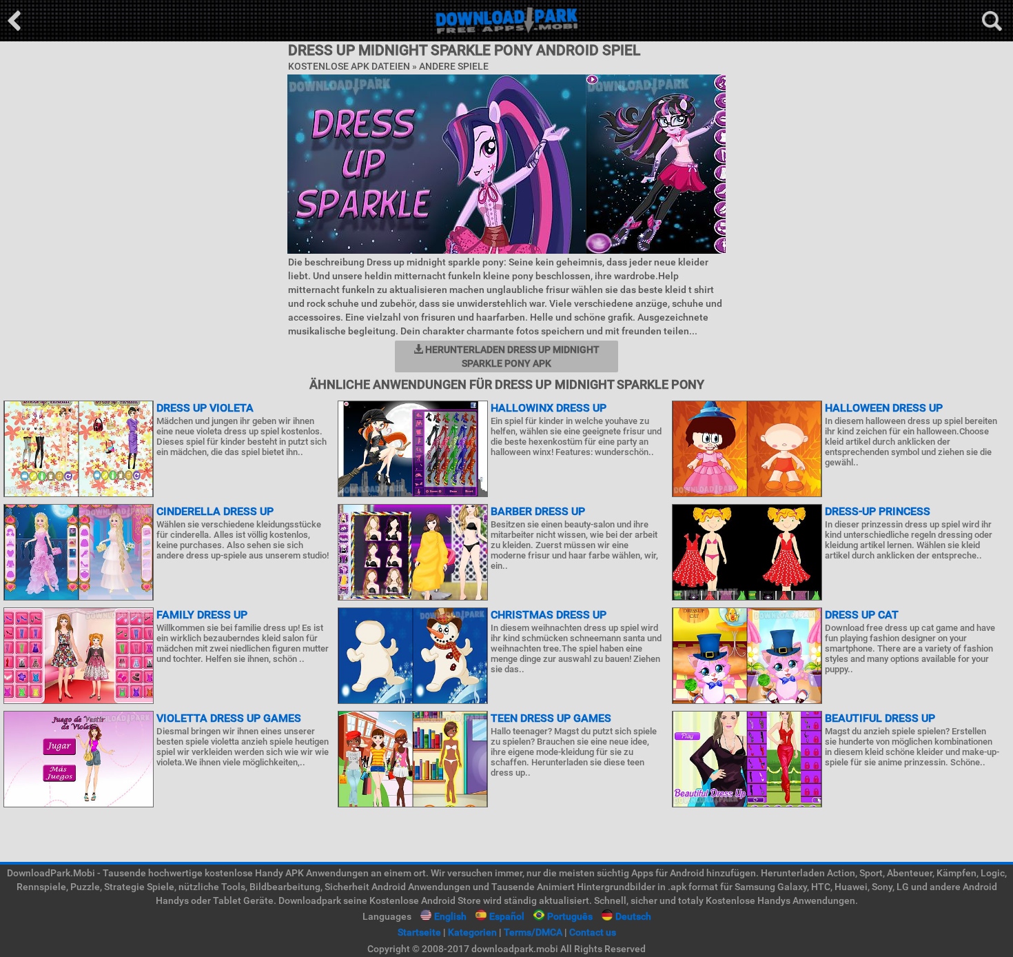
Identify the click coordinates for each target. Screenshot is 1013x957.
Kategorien (472, 932)
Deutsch (633, 916)
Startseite (419, 932)
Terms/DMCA (533, 932)
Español (506, 916)
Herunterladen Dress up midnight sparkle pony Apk (511, 356)
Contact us (592, 932)
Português (570, 916)
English (450, 916)
